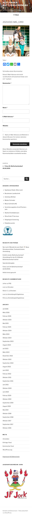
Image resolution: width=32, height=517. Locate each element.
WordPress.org (7, 450)
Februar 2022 (7, 374)
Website (5, 126)
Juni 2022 (6, 370)
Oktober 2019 (7, 399)
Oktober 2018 (7, 413)
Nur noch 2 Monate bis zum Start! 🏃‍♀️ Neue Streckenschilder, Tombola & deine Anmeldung (16, 249)
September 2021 (8, 381)
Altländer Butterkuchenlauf (15, 5)
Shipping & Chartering (12, 219)
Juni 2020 (6, 392)
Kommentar (7, 83)
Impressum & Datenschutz (11, 456)
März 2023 (6, 352)
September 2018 (8, 417)
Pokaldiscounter (10, 223)
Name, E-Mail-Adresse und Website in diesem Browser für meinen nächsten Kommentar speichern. (16, 137)
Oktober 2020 (7, 388)
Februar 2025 (7, 327)
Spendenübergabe (8, 263)
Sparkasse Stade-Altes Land (14, 190)
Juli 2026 (5, 309)
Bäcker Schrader (10, 200)
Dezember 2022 (8, 356)
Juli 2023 (5, 348)
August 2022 (7, 366)
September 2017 (8, 424)
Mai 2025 (6, 323)
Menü (17, 15)
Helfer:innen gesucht (9, 272)
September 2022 (8, 363)
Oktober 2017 (7, 421)
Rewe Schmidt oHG (11, 204)
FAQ (10, 283)
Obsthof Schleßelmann (12, 213)
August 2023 (7, 345)
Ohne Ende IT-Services (12, 216)
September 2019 (8, 403)
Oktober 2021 (7, 377)
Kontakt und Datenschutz (10, 510)
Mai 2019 (5, 410)
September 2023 (8, 341)
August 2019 (7, 406)
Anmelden (6, 439)
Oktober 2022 (7, 359)
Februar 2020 (7, 395)
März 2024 (6, 334)
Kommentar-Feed (8, 446)
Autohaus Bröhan (10, 197)
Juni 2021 (6, 384)
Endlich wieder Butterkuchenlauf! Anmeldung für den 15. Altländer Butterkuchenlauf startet (13, 257)
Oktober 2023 (7, 338)
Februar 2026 (7, 316)
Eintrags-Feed (7, 442)
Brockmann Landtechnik (12, 193)
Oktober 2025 (7, 320)
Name (5, 107)
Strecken (10, 287)
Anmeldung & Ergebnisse (16, 294)
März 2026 (6, 312)
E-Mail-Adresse (8, 116)
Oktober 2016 (7, 428)
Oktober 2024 (7, 330)
